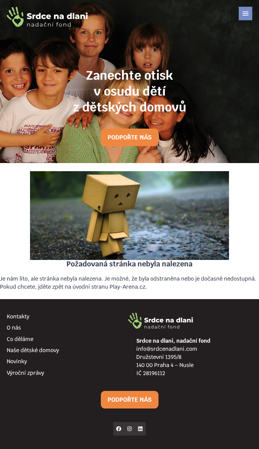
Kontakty (18, 316)
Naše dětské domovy (33, 350)
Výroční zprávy (25, 372)
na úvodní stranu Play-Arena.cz (105, 286)
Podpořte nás (130, 137)
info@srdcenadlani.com (166, 348)
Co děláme (20, 339)
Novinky (17, 361)
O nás (14, 327)
